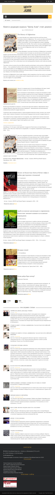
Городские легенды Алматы (19, 345)
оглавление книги (12, 162)
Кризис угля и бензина (17, 418)
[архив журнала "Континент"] (10, 478)
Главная (8, 20)
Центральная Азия (19, 397)
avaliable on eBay (20, 80)
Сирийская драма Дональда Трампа (21, 310)
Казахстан (17, 328)
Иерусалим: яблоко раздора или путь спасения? (25, 407)
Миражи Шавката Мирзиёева (19, 395)
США (16, 312)
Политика (17, 432)
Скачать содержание (8, 122)
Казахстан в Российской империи (21, 365)
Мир (16, 409)
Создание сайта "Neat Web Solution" (46, 493)
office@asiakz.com (9, 455)
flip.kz (15, 203)
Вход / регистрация (9, 1)
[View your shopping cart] (51, 1)
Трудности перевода (16, 430)
